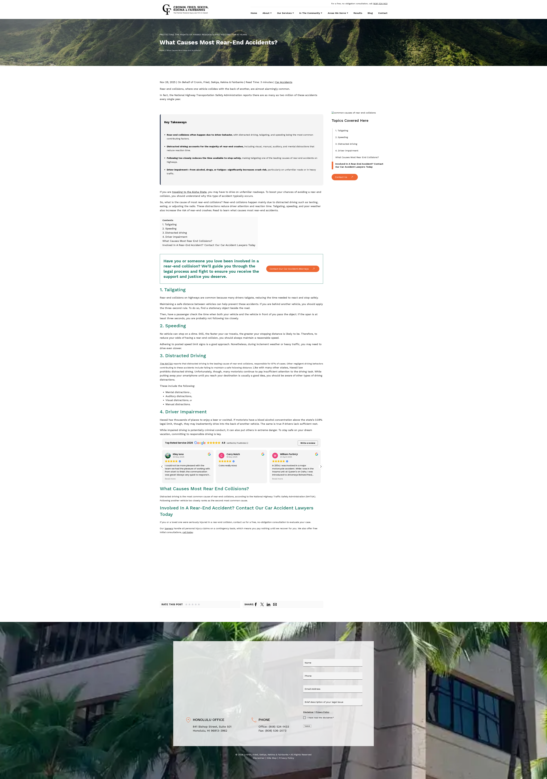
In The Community (309, 13)
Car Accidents (283, 82)
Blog (370, 13)
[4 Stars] (195, 604)
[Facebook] (255, 604)
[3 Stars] (192, 604)
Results (358, 13)
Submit (307, 726)
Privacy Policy (322, 712)
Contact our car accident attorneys (289, 268)
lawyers (169, 528)
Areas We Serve (337, 13)
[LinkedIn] (268, 604)
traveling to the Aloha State (189, 191)
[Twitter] (262, 604)
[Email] (275, 604)
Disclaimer (308, 712)
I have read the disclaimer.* (321, 717)
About (266, 13)
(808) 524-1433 (380, 3)
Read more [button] (224, 479)
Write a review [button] (307, 443)
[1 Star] (186, 604)
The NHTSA (166, 363)
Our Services (284, 13)
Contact (382, 13)
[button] (321, 466)
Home (254, 13)
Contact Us (341, 177)
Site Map (272, 758)
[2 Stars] (189, 604)
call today (187, 532)
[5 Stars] (198, 604)
